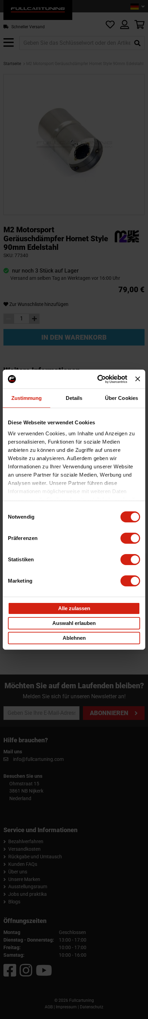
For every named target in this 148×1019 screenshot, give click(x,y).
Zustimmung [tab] (26, 398)
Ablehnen (74, 638)
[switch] (130, 538)
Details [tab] (74, 398)
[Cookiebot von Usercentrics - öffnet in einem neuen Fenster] (97, 378)
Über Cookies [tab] (121, 398)
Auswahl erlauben (74, 623)
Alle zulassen (74, 608)
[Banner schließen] (137, 378)
